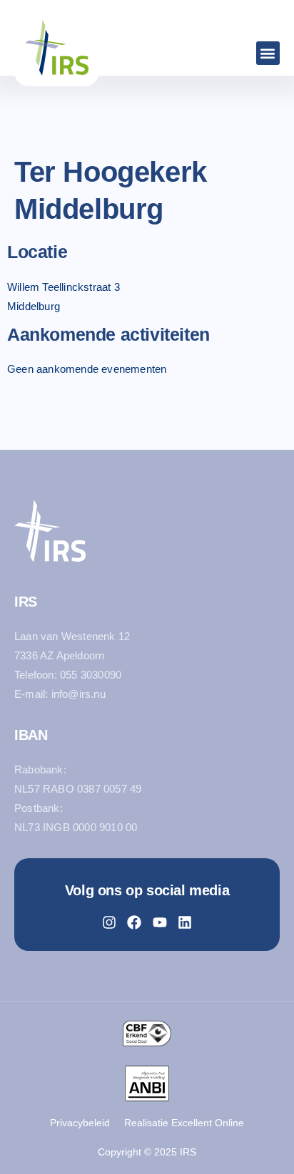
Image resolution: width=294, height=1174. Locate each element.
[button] (268, 53)
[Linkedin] (185, 922)
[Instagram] (109, 922)
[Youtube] (160, 922)
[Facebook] (134, 922)
